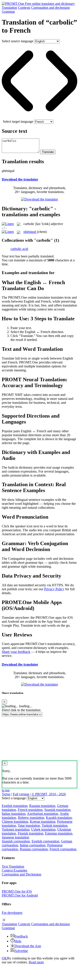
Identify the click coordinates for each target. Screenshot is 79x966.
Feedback (21, 936)
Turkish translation (54, 825)
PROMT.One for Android (20, 895)
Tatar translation (29, 825)
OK (4, 958)
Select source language (17, 41)
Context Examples (14, 870)
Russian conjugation (34, 849)
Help (17, 941)
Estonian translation (58, 833)
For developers (12, 913)
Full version (21, 794)
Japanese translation (15, 837)
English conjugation (45, 841)
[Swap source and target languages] (39, 117)
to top (6, 790)
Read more (36, 962)
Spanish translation (57, 810)
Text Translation (13, 866)
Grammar (8, 11)
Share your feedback (16, 652)
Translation (9, 7)
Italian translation (13, 813)
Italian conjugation (32, 845)
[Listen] (8, 224)
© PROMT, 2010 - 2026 (49, 794)
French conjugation (63, 849)
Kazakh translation (59, 817)
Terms (6, 794)
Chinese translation (15, 821)
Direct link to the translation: (21, 710)
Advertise (21, 951)
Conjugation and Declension (21, 874)
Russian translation (42, 806)
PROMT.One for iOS (17, 891)
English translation (14, 806)
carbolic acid (19, 249)
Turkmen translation (15, 829)
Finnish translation (30, 833)
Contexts (24, 7)
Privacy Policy (54, 589)
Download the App (27, 946)
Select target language (18, 121)
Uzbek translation (43, 829)
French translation (30, 810)
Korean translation (42, 821)
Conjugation (50, 7)
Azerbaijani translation (42, 813)
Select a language (14, 798)
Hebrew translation (31, 817)
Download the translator (20, 179)
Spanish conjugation (16, 841)
